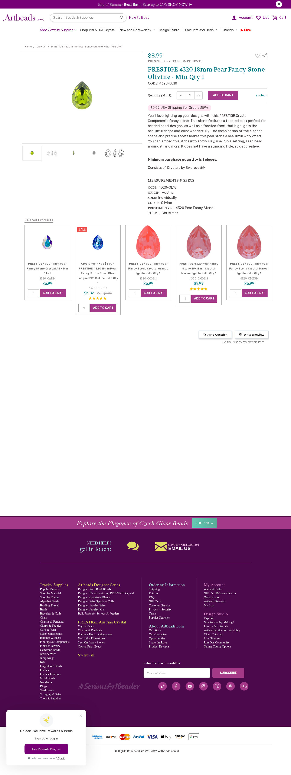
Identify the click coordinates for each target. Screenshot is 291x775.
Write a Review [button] (254, 335)
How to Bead (139, 18)
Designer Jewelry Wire (91, 605)
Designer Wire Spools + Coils (96, 601)
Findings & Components (54, 642)
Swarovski (86, 655)
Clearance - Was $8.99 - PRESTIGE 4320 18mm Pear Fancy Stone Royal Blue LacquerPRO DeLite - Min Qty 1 (98, 273)
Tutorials (227, 30)
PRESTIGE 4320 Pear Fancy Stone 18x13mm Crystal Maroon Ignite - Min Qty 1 (198, 268)
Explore (208, 618)
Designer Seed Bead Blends (94, 589)
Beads (43, 609)
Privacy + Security (160, 609)
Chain (43, 617)
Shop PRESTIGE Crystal (97, 30)
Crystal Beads (86, 626)
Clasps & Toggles (50, 625)
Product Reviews (159, 646)
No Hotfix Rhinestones (91, 638)
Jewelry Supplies (54, 584)
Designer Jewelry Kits (91, 609)
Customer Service (159, 605)
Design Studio (169, 30)
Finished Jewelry (50, 646)
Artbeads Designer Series (99, 584)
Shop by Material (50, 593)
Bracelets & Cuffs (50, 613)
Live (247, 30)
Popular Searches (159, 617)
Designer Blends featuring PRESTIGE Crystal (106, 593)
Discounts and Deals (198, 30)
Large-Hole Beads (51, 666)
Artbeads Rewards (215, 601)
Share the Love (158, 642)
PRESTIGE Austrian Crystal (102, 622)
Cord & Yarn (48, 629)
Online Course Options (217, 646)
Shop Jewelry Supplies (56, 30)
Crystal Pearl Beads (89, 646)
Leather (44, 670)
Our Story (155, 630)
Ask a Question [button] (217, 335)
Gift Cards (155, 601)
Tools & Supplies (50, 698)
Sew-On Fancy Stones (91, 642)
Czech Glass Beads (51, 634)
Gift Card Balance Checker (220, 593)
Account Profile (213, 589)
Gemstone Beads (50, 650)
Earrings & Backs (50, 638)
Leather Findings (50, 674)
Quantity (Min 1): (160, 95)
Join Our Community (216, 642)
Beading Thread (49, 605)
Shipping (154, 589)
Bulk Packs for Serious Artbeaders (98, 613)
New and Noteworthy (135, 30)
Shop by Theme (49, 597)
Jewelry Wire (48, 654)
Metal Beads (47, 678)
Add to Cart (53, 293)
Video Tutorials (213, 634)
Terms (152, 613)
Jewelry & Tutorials (216, 626)
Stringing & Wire (50, 694)
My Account (214, 584)
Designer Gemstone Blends (94, 597)
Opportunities (157, 638)
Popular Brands (49, 589)
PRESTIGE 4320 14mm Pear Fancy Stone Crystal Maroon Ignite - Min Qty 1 (249, 268)
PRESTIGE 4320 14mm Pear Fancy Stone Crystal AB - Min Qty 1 (47, 268)
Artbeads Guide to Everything (222, 630)
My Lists (209, 605)
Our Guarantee (158, 634)
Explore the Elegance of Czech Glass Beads (132, 523)
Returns (153, 593)
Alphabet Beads (49, 601)
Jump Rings (47, 658)
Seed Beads (47, 690)
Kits (42, 662)
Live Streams (212, 638)
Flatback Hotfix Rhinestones (95, 634)
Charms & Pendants (52, 621)
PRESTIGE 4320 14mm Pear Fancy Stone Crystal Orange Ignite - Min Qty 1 (148, 268)
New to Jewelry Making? (219, 622)
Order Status (211, 597)
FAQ (151, 597)
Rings (43, 686)
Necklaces (46, 682)
